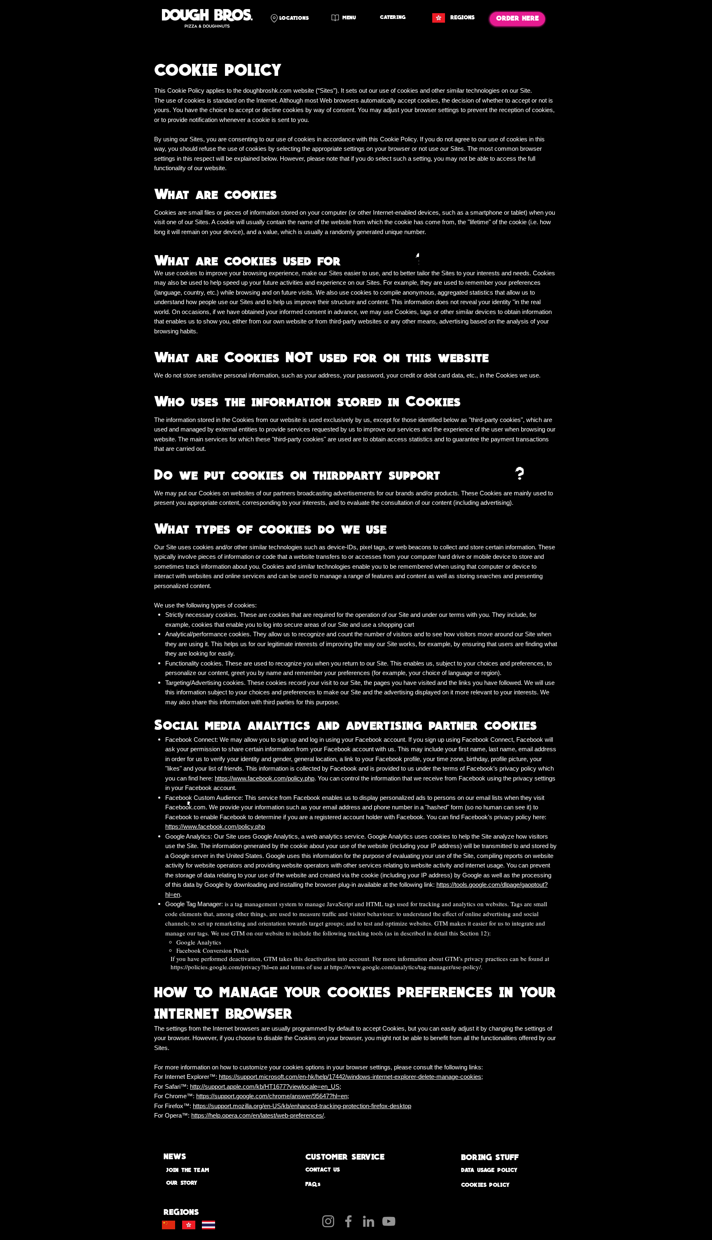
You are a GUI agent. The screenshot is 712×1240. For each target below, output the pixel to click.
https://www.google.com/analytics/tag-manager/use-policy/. (406, 967)
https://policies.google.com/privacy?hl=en (224, 967)
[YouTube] (389, 1221)
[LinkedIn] (369, 1221)
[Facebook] (348, 1221)
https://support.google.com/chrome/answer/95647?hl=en (271, 1095)
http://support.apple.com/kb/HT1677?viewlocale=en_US (265, 1086)
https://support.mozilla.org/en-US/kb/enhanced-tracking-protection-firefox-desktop (302, 1105)
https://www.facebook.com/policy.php (264, 778)
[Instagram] (328, 1221)
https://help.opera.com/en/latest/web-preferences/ (257, 1115)
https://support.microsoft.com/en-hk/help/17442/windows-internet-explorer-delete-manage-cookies (350, 1076)
